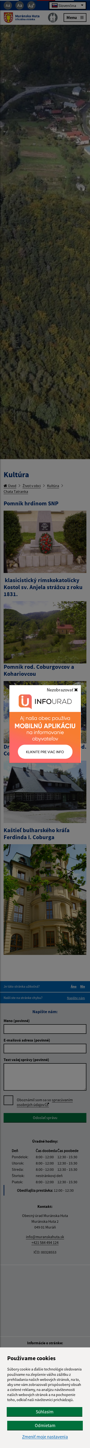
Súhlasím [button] (45, 1412)
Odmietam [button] (45, 1425)
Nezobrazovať (60, 690)
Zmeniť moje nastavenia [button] (45, 1437)
